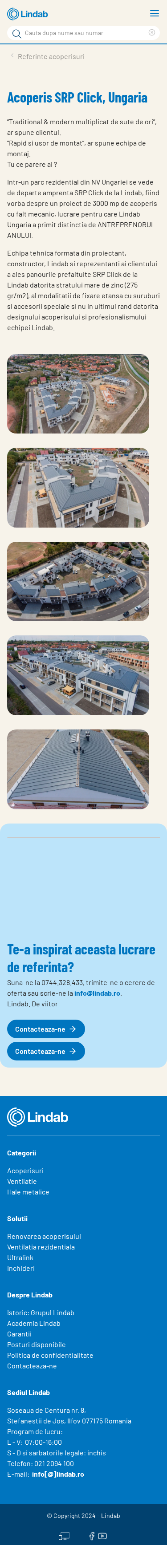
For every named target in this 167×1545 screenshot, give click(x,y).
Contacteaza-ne (32, 1365)
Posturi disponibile (36, 1344)
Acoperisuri (25, 1170)
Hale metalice (28, 1191)
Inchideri (21, 1268)
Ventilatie (22, 1181)
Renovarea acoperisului (44, 1236)
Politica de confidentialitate (50, 1355)
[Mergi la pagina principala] (29, 14)
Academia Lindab (34, 1323)
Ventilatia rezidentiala (41, 1246)
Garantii (19, 1333)
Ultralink (20, 1257)
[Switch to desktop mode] (64, 1534)
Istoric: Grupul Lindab (40, 1312)
